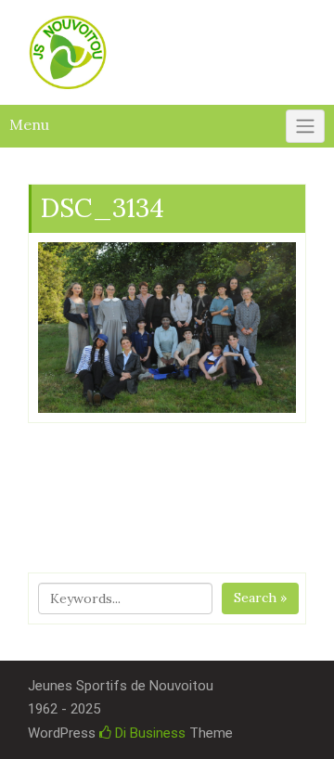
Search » (260, 597)
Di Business (148, 733)
